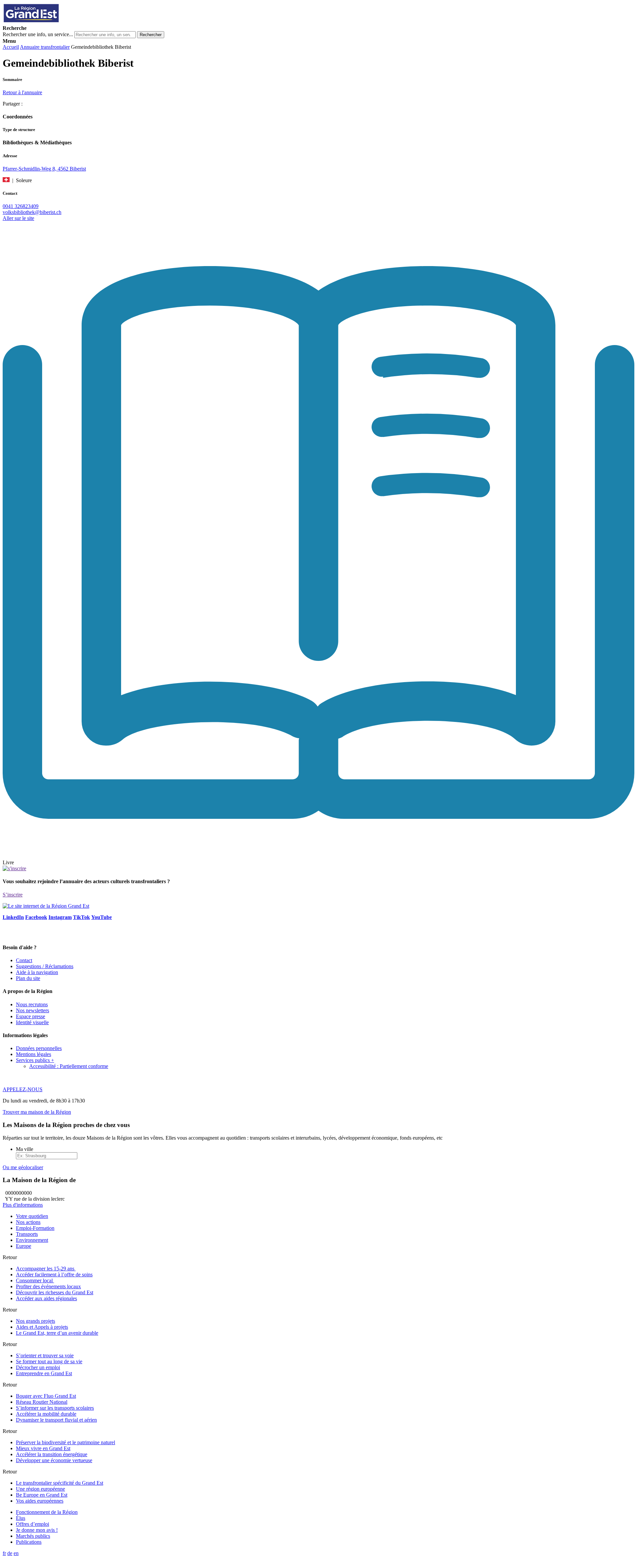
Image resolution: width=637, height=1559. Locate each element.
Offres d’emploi (32, 1524)
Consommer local (35, 1280)
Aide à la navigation (37, 972)
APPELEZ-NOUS (22, 1089)
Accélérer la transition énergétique (51, 1454)
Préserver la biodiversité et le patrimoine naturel (65, 1442)
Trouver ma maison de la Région (37, 1112)
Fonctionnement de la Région (47, 1512)
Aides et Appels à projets (42, 1327)
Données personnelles (39, 1048)
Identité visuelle (32, 1022)
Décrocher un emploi (38, 1367)
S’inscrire (13, 894)
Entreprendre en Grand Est (44, 1373)
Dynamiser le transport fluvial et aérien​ (56, 1420)
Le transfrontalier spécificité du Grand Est (59, 1483)
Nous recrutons (32, 1004)
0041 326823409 (20, 206)
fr (4, 1553)
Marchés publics (33, 1536)
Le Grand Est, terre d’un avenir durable (57, 1333)
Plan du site (28, 978)
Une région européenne (40, 1489)
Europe (23, 1246)
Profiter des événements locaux (48, 1286)
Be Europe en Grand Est (41, 1495)
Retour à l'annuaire (22, 92)
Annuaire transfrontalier (45, 47)
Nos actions (28, 1222)
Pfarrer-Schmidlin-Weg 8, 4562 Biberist (44, 169)
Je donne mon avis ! (37, 1530)
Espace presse (30, 1016)
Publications (28, 1542)
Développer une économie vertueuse (54, 1460)
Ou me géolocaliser (23, 1167)
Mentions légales (33, 1054)
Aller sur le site (18, 218)
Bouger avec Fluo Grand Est (46, 1396)
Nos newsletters (32, 1010)
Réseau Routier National (41, 1402)
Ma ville (24, 1149)
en (16, 1553)
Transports (27, 1234)
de (9, 1553)
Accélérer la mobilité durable (46, 1414)
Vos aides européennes (39, 1501)
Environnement (32, 1240)
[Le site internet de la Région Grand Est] (61, 22)
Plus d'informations (23, 1205)
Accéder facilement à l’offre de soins (54, 1274)
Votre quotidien (32, 1216)
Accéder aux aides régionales (46, 1298)
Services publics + (35, 1060)
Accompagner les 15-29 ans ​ (46, 1268)
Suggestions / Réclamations (44, 966)
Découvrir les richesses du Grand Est (54, 1292)
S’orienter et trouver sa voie (45, 1355)
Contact (24, 960)
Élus (20, 1518)
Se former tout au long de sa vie (49, 1361)
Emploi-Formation (35, 1228)
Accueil (11, 47)
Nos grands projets (35, 1321)
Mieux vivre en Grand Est (43, 1448)
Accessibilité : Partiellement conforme (68, 1066)
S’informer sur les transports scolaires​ (55, 1408)
